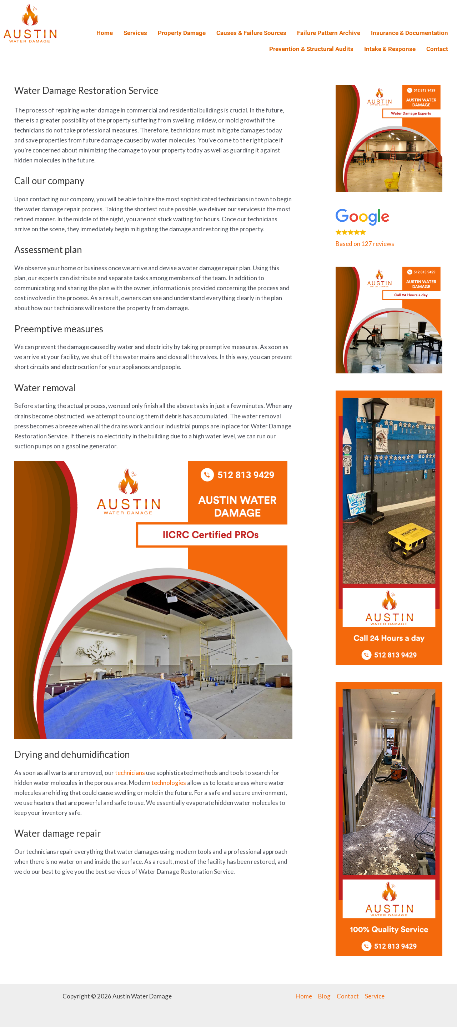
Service (375, 996)
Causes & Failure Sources (251, 32)
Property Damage (182, 32)
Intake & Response (390, 48)
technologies (168, 782)
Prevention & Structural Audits (311, 48)
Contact (437, 48)
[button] (389, 229)
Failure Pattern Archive (328, 32)
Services (135, 32)
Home (104, 32)
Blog (324, 996)
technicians (130, 772)
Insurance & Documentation (409, 32)
